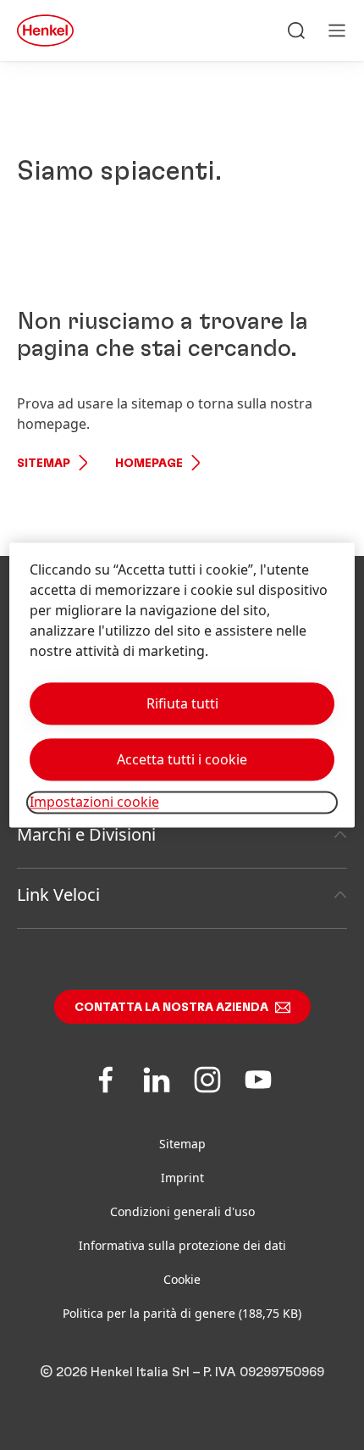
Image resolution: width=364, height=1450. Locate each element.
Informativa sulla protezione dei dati (182, 1245)
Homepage (149, 463)
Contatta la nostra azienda (171, 1008)
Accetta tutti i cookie (182, 760)
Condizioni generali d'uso (182, 1211)
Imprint (182, 1177)
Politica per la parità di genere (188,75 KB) (182, 1313)
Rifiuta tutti (182, 704)
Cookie (182, 1279)
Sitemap (43, 463)
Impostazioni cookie (94, 802)
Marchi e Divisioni (86, 834)
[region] (182, 685)
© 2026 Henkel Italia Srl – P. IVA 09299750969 (182, 1372)
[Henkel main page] (45, 30)
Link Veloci (58, 894)
